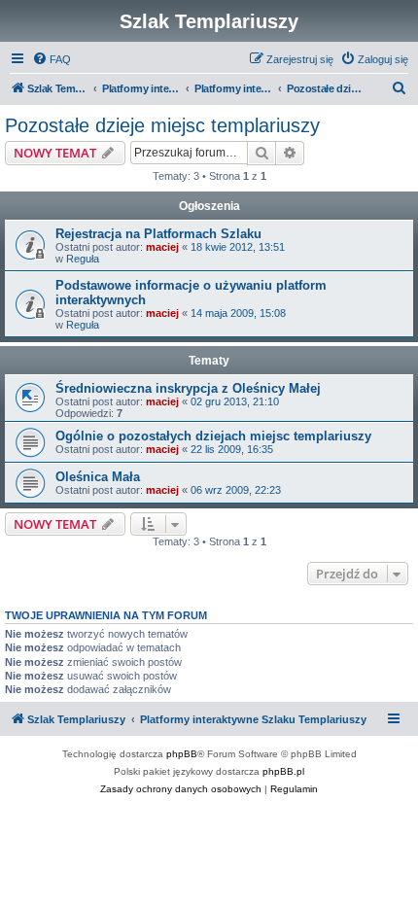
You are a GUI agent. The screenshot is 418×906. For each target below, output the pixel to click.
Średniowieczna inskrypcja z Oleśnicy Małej (188, 388)
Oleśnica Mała (97, 477)
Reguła (82, 258)
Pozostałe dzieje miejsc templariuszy (162, 125)
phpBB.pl (283, 771)
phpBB (181, 754)
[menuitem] (51, 59)
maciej (162, 247)
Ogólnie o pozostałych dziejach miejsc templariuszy (213, 436)
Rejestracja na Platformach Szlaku (158, 233)
